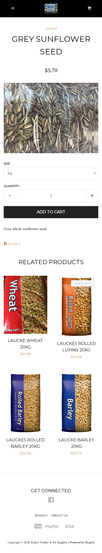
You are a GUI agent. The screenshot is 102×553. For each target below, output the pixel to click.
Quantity (11, 186)
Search (41, 515)
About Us (60, 515)
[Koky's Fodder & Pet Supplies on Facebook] (51, 501)
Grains (51, 28)
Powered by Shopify (82, 542)
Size (7, 163)
